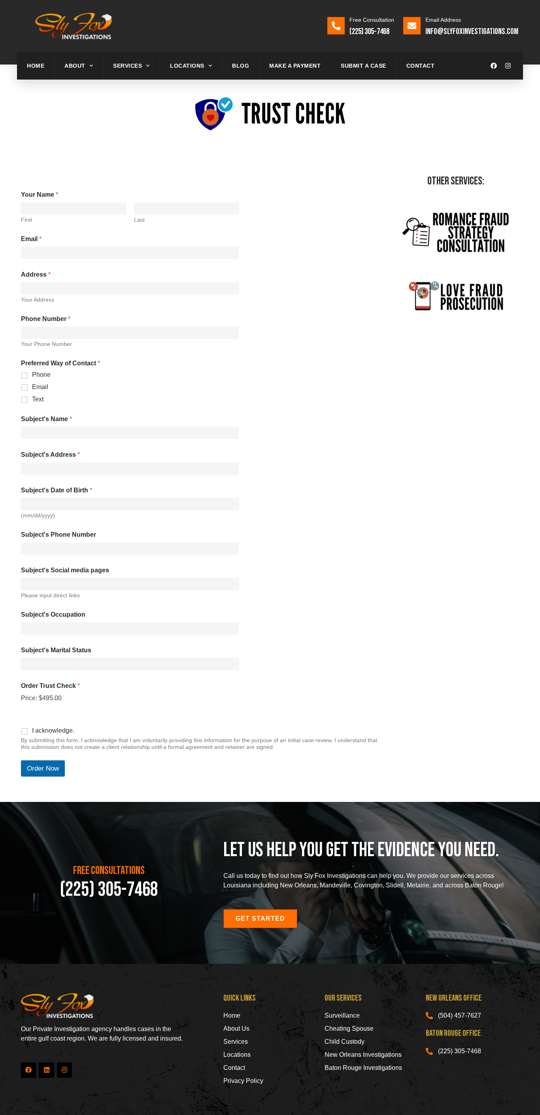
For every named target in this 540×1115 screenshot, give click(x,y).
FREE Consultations (109, 870)
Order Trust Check (50, 685)
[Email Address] (412, 25)
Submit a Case (363, 66)
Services (127, 66)
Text (37, 399)
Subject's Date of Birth (56, 490)
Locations (187, 66)
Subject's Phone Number (58, 534)
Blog (240, 66)
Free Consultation (371, 20)
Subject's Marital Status (56, 650)
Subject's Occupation (53, 614)
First (26, 220)
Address (36, 274)
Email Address (443, 20)
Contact (420, 66)
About (74, 66)
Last (139, 220)
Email (31, 239)
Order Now (43, 768)
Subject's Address (50, 454)
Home (35, 66)
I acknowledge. (53, 730)
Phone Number (45, 318)
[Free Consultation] (336, 25)
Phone (41, 374)
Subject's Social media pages (65, 570)
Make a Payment (295, 66)
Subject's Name (46, 419)
